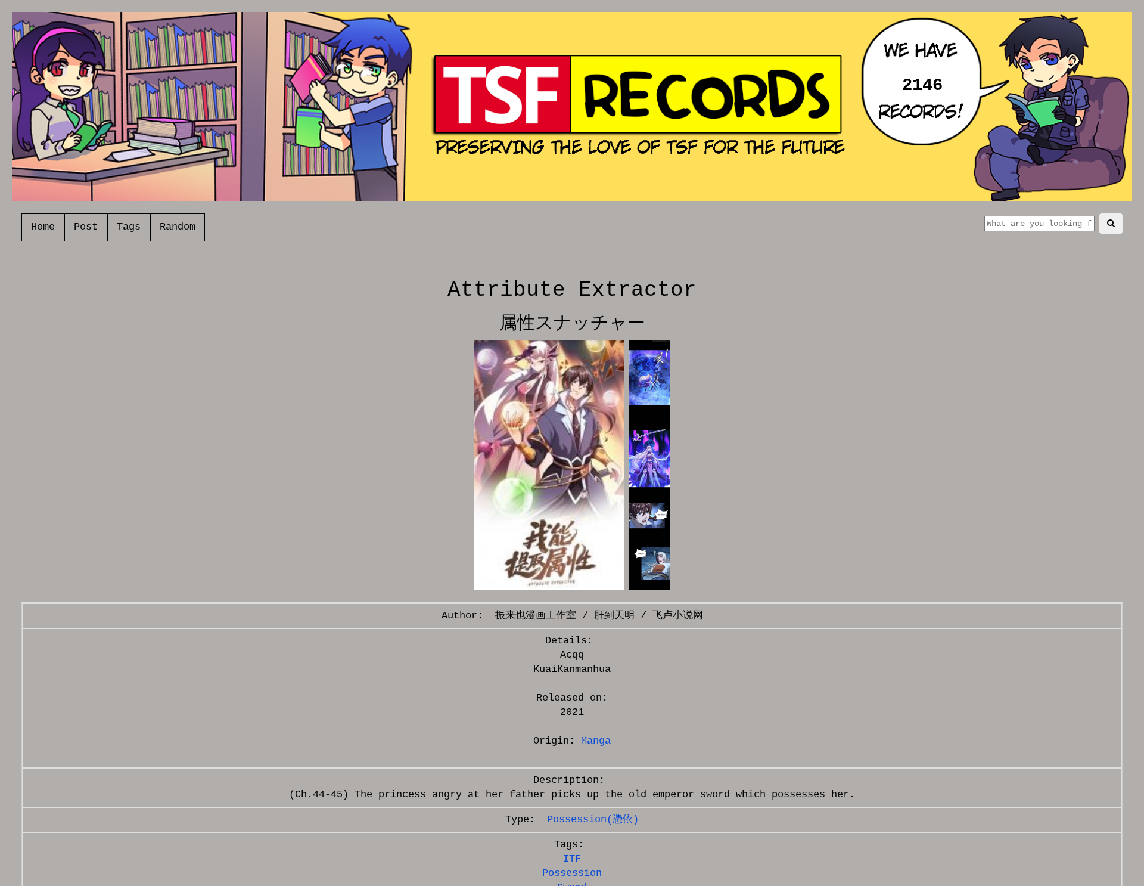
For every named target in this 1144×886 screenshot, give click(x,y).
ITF (572, 859)
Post (86, 227)
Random (177, 227)
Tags (129, 227)
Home (43, 227)
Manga (596, 740)
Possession (572, 873)
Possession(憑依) (593, 819)
